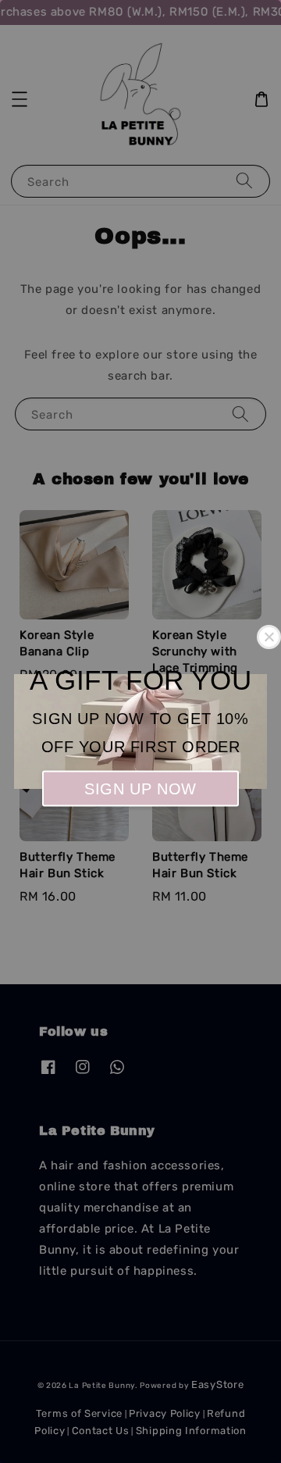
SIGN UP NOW (140, 788)
